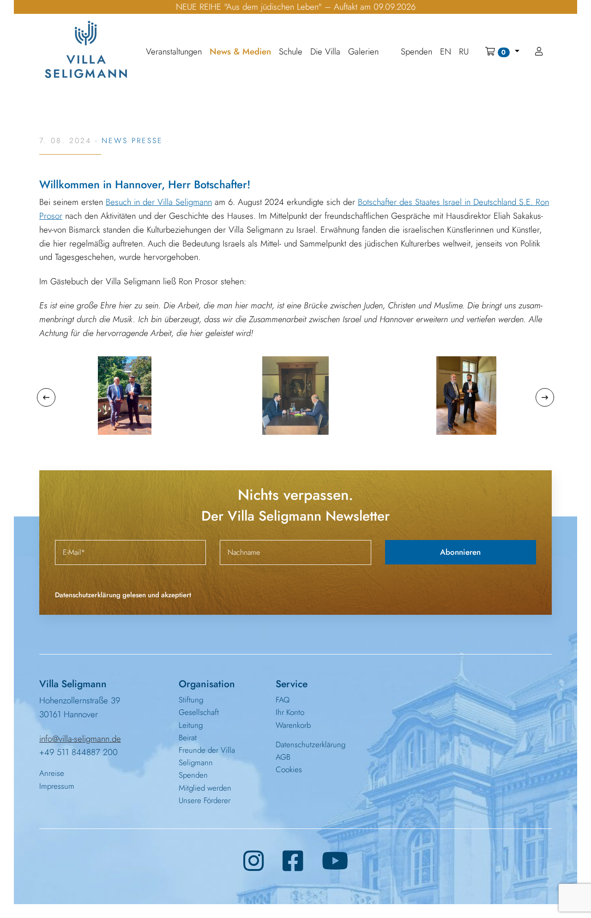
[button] (502, 51)
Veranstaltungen (174, 52)
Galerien (363, 52)
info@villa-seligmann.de (80, 738)
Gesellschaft (199, 712)
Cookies (289, 769)
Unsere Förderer (204, 800)
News (115, 140)
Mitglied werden (205, 787)
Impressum (56, 786)
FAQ (282, 699)
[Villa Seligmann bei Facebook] (293, 861)
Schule (290, 52)
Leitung (191, 725)
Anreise (51, 773)
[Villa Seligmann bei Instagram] (253, 861)
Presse (147, 140)
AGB (283, 756)
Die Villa (325, 52)
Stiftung (191, 699)
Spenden (193, 774)
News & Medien (240, 52)
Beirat (188, 737)
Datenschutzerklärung (310, 744)
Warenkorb (293, 725)
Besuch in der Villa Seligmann (159, 202)
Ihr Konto (290, 712)
